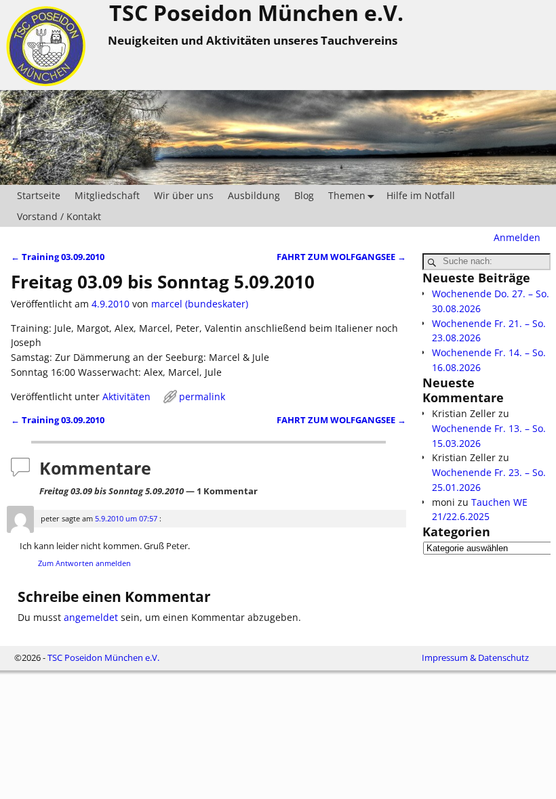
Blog (304, 195)
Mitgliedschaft (107, 195)
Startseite (38, 195)
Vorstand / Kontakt (59, 216)
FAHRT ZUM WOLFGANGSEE (341, 257)
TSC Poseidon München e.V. (103, 657)
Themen (346, 195)
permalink (202, 396)
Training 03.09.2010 (57, 257)
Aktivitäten (126, 396)
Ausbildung (254, 195)
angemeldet (91, 617)
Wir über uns (184, 195)
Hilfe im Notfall (420, 195)
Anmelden (517, 237)
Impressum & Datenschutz (475, 657)
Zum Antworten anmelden (84, 563)
